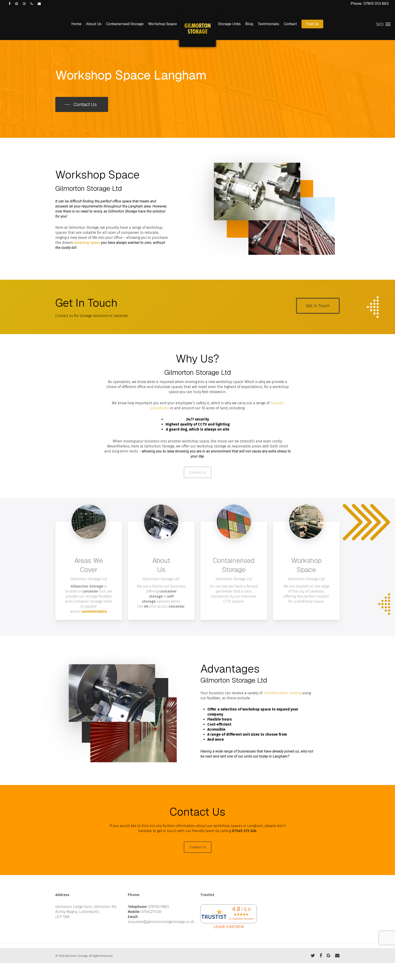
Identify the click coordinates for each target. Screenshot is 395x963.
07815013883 (158, 906)
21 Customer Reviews (241, 918)
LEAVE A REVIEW (229, 927)
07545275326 (151, 912)
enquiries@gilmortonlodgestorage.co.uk (161, 922)
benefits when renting (282, 693)
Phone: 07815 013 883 (370, 3)
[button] (81, 104)
